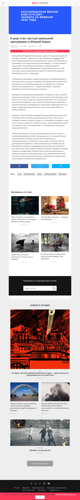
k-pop (19, 174)
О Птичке (16, 488)
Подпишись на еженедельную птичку (40, 281)
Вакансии (26, 488)
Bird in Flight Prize (29, 490)
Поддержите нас (54, 490)
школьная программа (50, 174)
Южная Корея (62, 174)
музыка (39, 174)
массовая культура (29, 174)
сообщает (57, 58)
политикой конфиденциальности (66, 494)
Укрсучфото (42, 490)
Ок (40, 497)
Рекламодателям (38, 488)
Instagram (53, 51)
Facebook (37, 51)
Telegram (45, 51)
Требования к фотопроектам (57, 488)
